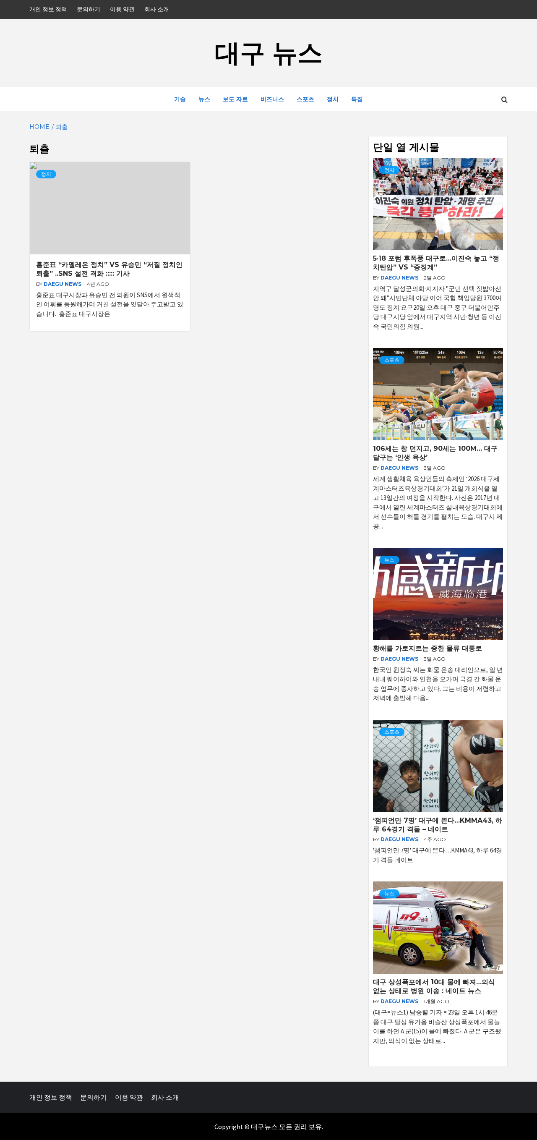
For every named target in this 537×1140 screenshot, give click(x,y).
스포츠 (305, 99)
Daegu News (63, 284)
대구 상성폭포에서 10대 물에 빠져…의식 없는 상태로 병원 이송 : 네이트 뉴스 (434, 986)
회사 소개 (156, 9)
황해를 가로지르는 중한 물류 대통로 (427, 648)
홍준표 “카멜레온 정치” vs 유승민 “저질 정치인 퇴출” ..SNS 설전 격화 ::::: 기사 (109, 269)
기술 (180, 99)
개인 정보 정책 (48, 9)
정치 (333, 99)
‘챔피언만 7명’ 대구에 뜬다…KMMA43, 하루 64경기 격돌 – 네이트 (437, 824)
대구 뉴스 (269, 52)
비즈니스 (272, 99)
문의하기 (88, 9)
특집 (357, 99)
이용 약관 (122, 9)
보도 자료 (235, 99)
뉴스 (204, 99)
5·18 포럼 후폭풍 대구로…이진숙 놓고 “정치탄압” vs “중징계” (436, 262)
